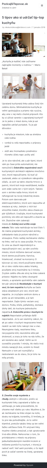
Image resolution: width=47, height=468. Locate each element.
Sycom (29, 465)
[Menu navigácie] (42, 5)
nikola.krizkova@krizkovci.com (17, 27)
